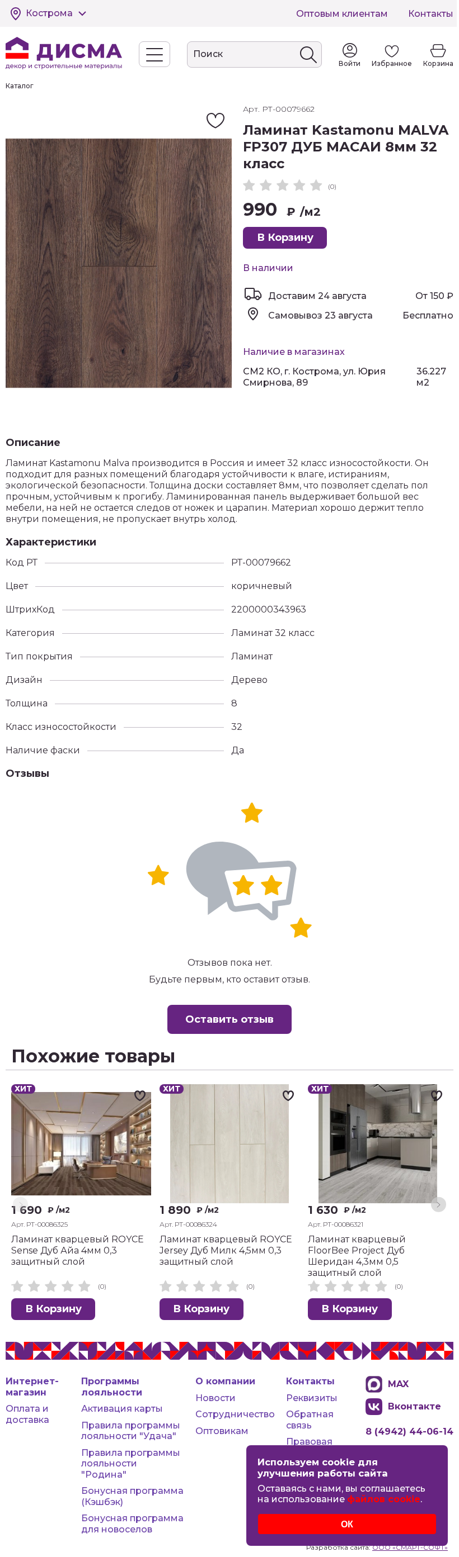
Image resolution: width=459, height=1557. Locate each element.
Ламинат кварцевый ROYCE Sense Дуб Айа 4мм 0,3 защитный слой (77, 1250)
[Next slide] (438, 1204)
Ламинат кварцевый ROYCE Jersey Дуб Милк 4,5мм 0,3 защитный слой (226, 1250)
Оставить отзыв (229, 1019)
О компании (225, 1381)
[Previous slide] (20, 1204)
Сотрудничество (235, 1414)
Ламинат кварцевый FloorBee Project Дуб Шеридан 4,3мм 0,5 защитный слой (357, 1256)
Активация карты (122, 1408)
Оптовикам (222, 1431)
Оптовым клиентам (342, 13)
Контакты (430, 13)
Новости (215, 1398)
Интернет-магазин (32, 1387)
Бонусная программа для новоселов (132, 1524)
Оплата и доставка (27, 1414)
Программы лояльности (111, 1387)
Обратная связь (310, 1420)
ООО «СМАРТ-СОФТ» (410, 1547)
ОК (347, 1524)
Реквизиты (312, 1398)
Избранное (392, 63)
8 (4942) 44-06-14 (409, 1431)
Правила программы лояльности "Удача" (130, 1431)
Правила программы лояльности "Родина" (130, 1463)
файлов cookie (383, 1499)
